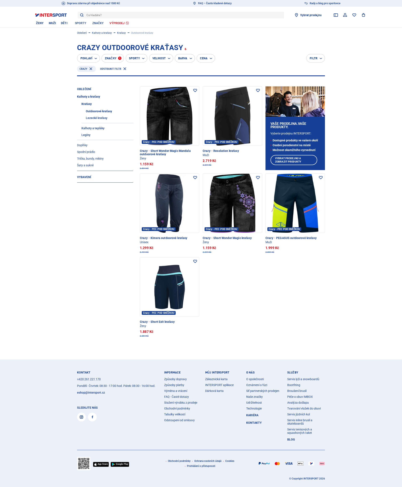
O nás (250, 372)
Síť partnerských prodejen (262, 391)
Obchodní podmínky (177, 408)
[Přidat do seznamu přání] (195, 90)
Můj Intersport (217, 372)
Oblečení (82, 32)
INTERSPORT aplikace (219, 385)
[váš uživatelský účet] (345, 15)
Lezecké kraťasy (96, 118)
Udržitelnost (254, 402)
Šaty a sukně (85, 165)
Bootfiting (293, 385)
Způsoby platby (174, 385)
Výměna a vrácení (175, 391)
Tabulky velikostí (174, 414)
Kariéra (252, 415)
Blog (291, 439)
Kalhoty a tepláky (92, 128)
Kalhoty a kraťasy (102, 32)
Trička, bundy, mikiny (90, 158)
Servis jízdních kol (298, 414)
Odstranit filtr (110, 68)
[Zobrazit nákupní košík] (363, 15)
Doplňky (82, 145)
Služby (292, 372)
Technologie (254, 408)
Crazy (83, 68)
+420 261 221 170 (89, 379)
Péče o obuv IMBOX (300, 396)
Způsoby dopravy (175, 379)
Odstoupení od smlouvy (179, 420)
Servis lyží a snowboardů (303, 379)
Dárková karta (214, 391)
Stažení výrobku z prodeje (180, 402)
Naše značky (254, 396)
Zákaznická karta (216, 379)
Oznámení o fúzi (256, 385)
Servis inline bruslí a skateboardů (299, 422)
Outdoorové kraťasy (99, 111)
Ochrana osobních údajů (208, 461)
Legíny (85, 135)
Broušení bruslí (297, 391)
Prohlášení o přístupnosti (201, 466)
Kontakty (254, 422)
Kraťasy (121, 32)
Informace (172, 372)
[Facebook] (92, 417)
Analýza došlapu (298, 402)
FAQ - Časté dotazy (176, 396)
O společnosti (255, 379)
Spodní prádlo (86, 152)
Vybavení (84, 177)
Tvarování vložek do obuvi (304, 408)
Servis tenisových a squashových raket (299, 431)
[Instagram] (81, 417)
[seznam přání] (354, 15)
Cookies (229, 461)
